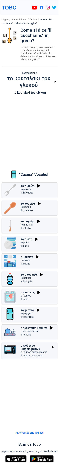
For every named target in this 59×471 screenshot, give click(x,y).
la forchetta (27, 192)
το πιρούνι (28, 185)
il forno (24, 299)
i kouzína (25, 260)
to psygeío (26, 313)
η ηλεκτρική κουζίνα (34, 327)
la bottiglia (26, 281)
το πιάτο (26, 239)
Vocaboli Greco (19, 19)
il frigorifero (27, 316)
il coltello (26, 228)
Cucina (33, 19)
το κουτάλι (28, 203)
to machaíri (27, 224)
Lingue (5, 19)
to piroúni (26, 189)
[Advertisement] (29, 130)
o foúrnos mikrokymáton (34, 352)
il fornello (26, 334)
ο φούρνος (28, 292)
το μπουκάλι (29, 274)
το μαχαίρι (27, 221)
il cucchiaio (27, 210)
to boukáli (26, 277)
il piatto (25, 245)
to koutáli (26, 206)
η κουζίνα (27, 256)
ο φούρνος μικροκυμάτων (30, 347)
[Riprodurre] (55, 82)
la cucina (25, 263)
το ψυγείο (27, 310)
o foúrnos (26, 295)
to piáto (25, 242)
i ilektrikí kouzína (30, 331)
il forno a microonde (31, 355)
